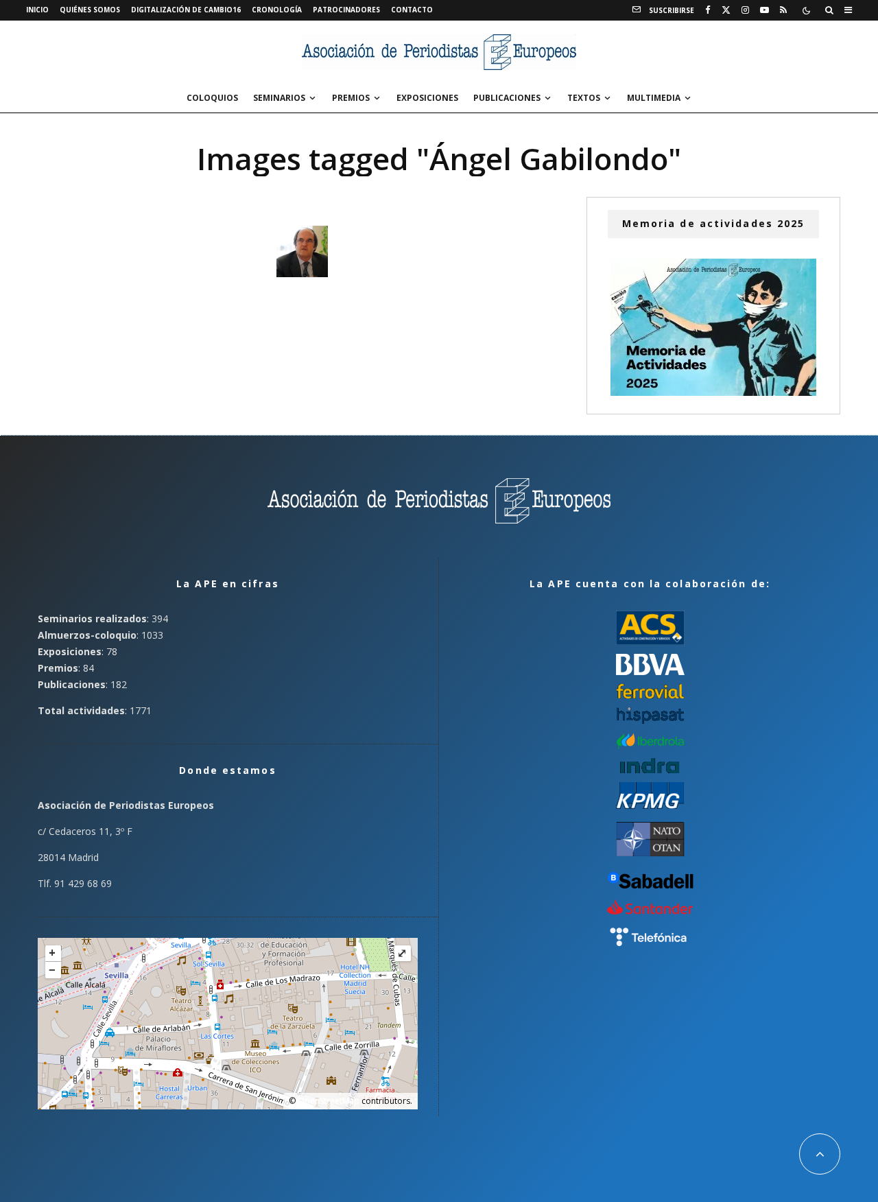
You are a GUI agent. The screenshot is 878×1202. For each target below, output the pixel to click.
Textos (583, 98)
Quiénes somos (90, 9)
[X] (726, 10)
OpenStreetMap (328, 1101)
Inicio (37, 9)
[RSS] (783, 10)
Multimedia (653, 98)
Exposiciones (427, 98)
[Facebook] (708, 10)
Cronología (277, 9)
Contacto (412, 9)
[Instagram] (745, 10)
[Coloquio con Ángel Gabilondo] (302, 251)
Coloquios (212, 98)
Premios (351, 98)
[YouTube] (764, 10)
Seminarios (279, 98)
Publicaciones (507, 98)
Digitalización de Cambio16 (186, 9)
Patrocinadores (346, 9)
